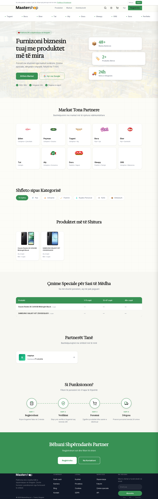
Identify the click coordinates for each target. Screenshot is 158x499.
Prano (139, 2)
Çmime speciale (103, 488)
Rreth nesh (57, 479)
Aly (65, 16)
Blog (55, 488)
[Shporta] (117, 7)
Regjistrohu (135, 8)
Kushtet (78, 479)
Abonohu (130, 493)
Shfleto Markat (27, 76)
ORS (112, 16)
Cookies (78, 488)
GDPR (77, 493)
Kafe (101, 198)
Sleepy (96, 16)
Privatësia (78, 484)
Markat (69, 8)
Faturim (99, 484)
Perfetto (143, 16)
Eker (37, 16)
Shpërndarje (101, 479)
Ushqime (49, 198)
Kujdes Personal (84, 198)
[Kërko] (105, 7)
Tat (51, 16)
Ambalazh (116, 198)
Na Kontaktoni (89, 460)
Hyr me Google (53, 76)
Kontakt (56, 493)
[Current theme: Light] (111, 7)
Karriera (56, 484)
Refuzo (131, 2)
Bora (22, 16)
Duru (80, 16)
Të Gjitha (22, 198)
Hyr (124, 8)
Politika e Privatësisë (64, 2)
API (98, 493)
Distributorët (81, 8)
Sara (127, 16)
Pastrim (65, 198)
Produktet (59, 8)
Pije (35, 198)
